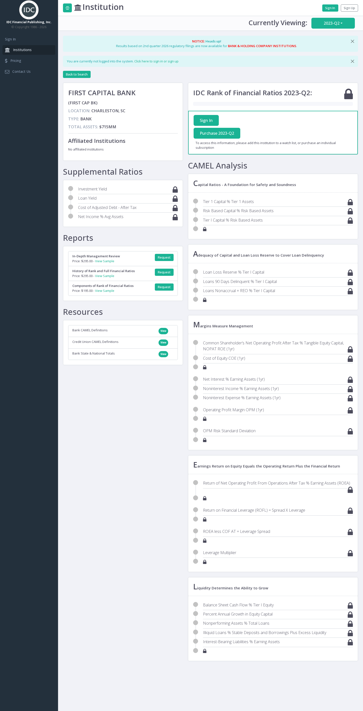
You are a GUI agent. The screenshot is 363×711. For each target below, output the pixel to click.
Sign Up (349, 8)
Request (164, 257)
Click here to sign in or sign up (156, 61)
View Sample (104, 261)
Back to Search (77, 74)
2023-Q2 (332, 23)
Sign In (10, 39)
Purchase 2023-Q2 (217, 133)
